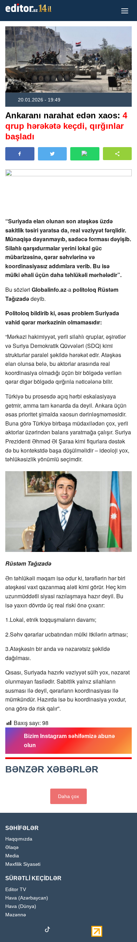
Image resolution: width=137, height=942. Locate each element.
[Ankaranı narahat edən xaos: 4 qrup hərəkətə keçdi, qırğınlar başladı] (68, 59)
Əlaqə (12, 847)
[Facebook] (10, 931)
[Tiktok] (47, 931)
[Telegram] (59, 931)
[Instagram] (23, 931)
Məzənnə (15, 914)
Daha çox (68, 796)
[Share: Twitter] (52, 153)
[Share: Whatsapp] (84, 153)
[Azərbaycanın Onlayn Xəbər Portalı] (29, 8)
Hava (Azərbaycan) (26, 898)
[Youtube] (35, 931)
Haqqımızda (18, 839)
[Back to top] (117, 922)
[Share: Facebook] (19, 153)
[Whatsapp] (72, 931)
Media (12, 855)
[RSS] (84, 931)
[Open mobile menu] (125, 11)
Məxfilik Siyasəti (22, 864)
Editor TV (15, 889)
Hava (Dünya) (20, 906)
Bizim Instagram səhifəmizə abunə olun (69, 740)
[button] (117, 153)
